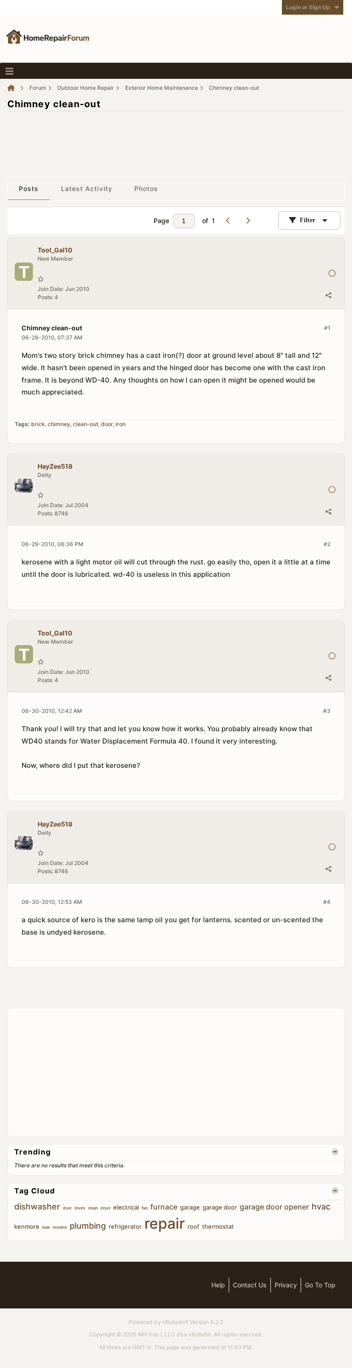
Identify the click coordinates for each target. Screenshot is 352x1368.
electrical (126, 1207)
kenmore (26, 1226)
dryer (105, 1207)
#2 (327, 544)
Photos (146, 188)
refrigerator (125, 1226)
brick (38, 424)
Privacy (286, 1285)
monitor (60, 1227)
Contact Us (250, 1285)
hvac (321, 1206)
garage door (220, 1207)
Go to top (320, 1285)
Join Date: (51, 288)
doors (79, 1207)
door (107, 424)
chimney (59, 424)
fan (145, 1207)
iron (121, 424)
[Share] (328, 295)
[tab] (29, 188)
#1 (327, 327)
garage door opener (274, 1206)
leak (46, 1227)
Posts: (45, 297)
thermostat (218, 1226)
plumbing (88, 1226)
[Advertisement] (176, 139)
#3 (326, 710)
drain (93, 1207)
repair (164, 1223)
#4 (326, 901)
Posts (29, 188)
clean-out (85, 424)
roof (193, 1226)
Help (218, 1285)
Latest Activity (87, 188)
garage (190, 1207)
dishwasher (37, 1206)
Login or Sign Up (308, 7)
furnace (163, 1206)
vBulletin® (175, 1322)
